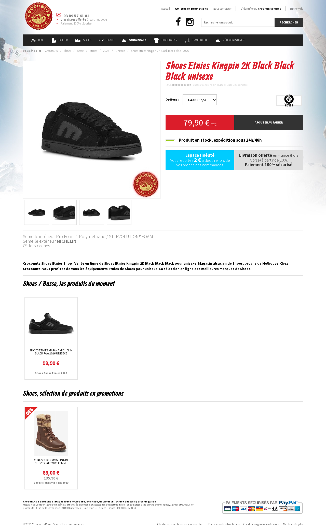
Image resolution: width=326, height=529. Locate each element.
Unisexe (120, 51)
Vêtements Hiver (233, 40)
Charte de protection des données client (181, 524)
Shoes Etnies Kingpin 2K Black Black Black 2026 (160, 51)
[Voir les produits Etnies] (289, 100)
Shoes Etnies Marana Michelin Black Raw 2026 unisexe (51, 351)
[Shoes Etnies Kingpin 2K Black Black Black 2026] (91, 129)
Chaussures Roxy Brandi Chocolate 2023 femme (51, 461)
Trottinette (200, 40)
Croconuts (51, 51)
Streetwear (169, 40)
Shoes (87, 40)
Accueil (165, 8)
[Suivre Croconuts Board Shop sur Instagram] (190, 22)
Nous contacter (222, 8)
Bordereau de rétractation (224, 524)
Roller (63, 40)
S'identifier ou (260, 8)
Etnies (93, 51)
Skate (110, 40)
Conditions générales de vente (261, 524)
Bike (41, 40)
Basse (80, 51)
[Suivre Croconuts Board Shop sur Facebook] (178, 22)
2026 (106, 51)
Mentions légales (293, 524)
